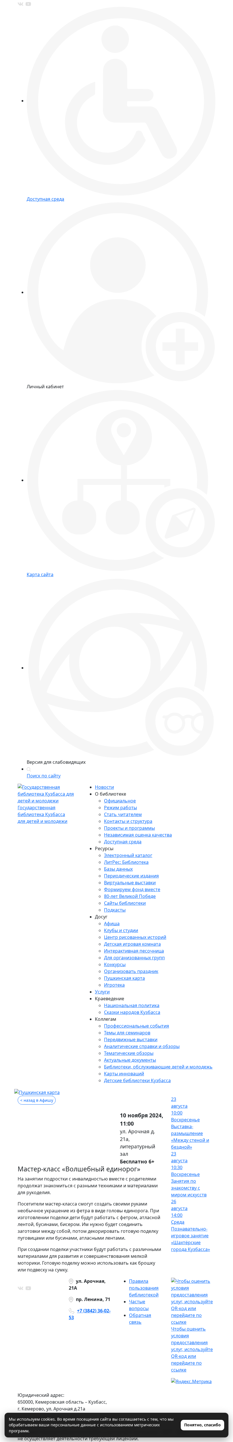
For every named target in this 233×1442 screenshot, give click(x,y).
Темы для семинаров (127, 1033)
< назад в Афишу (36, 1100)
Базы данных (118, 869)
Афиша (112, 923)
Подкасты (115, 910)
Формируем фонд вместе (132, 889)
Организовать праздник (131, 971)
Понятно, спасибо (202, 1425)
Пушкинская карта (124, 978)
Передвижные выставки (130, 1039)
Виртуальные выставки (130, 882)
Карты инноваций (124, 1073)
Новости (104, 787)
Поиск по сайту (44, 776)
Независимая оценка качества (138, 835)
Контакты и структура (128, 821)
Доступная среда (123, 842)
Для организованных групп (134, 958)
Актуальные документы (130, 1060)
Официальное (120, 801)
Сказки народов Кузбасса (132, 1012)
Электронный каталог (128, 855)
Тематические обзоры (128, 1053)
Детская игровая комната (132, 944)
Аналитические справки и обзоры (142, 1046)
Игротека (114, 985)
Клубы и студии (121, 930)
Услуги (102, 992)
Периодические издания (131, 876)
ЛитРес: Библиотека (126, 862)
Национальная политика (131, 1005)
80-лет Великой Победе (130, 896)
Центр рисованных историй (135, 937)
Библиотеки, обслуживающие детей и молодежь (158, 1067)
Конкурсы (115, 964)
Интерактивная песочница (134, 951)
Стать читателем (123, 814)
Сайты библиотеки (125, 903)
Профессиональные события (136, 1026)
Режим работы (120, 807)
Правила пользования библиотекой (144, 1288)
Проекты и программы (129, 828)
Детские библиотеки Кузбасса (137, 1080)
